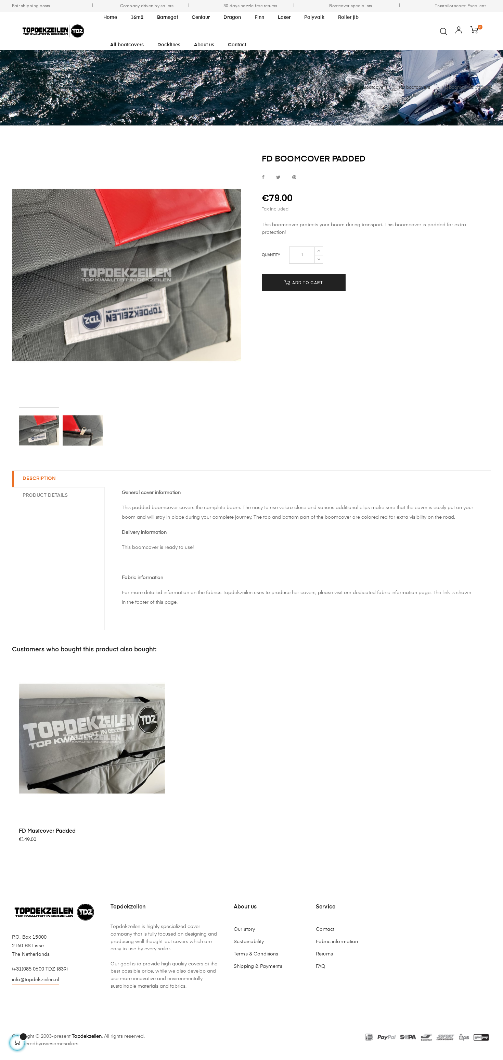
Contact (325, 929)
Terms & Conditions (256, 954)
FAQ (320, 966)
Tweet (278, 178)
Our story (244, 929)
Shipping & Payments (258, 966)
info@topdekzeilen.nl (35, 979)
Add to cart (307, 283)
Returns (324, 954)
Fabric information (337, 941)
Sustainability (249, 941)
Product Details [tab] (45, 495)
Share (263, 178)
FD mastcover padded (47, 831)
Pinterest (294, 178)
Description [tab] (39, 478)
